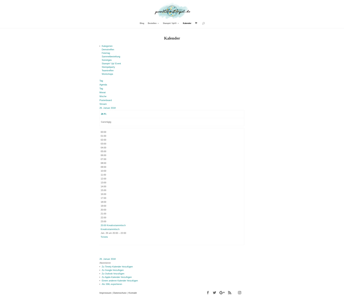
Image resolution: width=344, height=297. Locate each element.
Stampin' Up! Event (111, 63)
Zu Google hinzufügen (113, 270)
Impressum (105, 293)
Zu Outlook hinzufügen (113, 273)
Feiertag (106, 53)
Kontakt (132, 293)
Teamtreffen (108, 70)
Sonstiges (107, 60)
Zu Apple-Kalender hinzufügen (117, 277)
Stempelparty (108, 67)
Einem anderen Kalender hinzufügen (120, 280)
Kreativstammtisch (110, 229)
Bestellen (152, 23)
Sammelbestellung (111, 56)
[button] (105, 263)
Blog (142, 23)
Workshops (107, 74)
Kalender (187, 23)
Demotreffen (108, 49)
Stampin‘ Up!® (170, 23)
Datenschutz (120, 293)
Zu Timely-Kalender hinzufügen (117, 266)
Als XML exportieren (112, 284)
